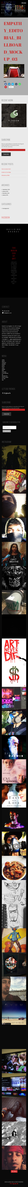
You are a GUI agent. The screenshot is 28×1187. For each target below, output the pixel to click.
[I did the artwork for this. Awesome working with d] (14, 1013)
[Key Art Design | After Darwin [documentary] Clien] (14, 747)
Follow (14, 1171)
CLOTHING (4, 372)
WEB (3, 370)
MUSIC (3, 366)
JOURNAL (4, 364)
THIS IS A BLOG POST (6, 169)
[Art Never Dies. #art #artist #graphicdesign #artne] (14, 650)
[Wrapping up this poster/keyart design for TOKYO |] (14, 699)
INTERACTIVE (4, 376)
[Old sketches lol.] (14, 916)
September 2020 (6, 189)
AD (2, 374)
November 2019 (6, 193)
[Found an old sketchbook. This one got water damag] (14, 940)
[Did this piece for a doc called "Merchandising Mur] (14, 675)
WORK (3, 365)
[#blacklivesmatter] (14, 554)
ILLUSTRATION (5, 373)
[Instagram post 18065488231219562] (14, 506)
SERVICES (4, 362)
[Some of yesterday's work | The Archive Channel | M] (14, 1037)
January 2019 (5, 195)
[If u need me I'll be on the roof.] (14, 989)
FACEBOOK (5, 217)
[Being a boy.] (14, 1133)
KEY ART (3, 378)
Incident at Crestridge (6, 172)
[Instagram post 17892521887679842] (14, 457)
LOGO (3, 368)
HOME (3, 360)
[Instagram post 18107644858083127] (14, 626)
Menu (24, 3)
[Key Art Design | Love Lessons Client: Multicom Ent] (14, 771)
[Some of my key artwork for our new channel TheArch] (14, 1061)
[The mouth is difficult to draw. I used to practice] (14, 892)
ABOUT (3, 361)
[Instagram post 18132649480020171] (14, 820)
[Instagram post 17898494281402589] (14, 1158)
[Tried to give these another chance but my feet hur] (14, 1109)
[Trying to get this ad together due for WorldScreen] (14, 964)
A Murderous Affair (5, 175)
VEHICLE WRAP (5, 377)
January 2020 (5, 191)
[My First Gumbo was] (14, 868)
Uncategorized (6, 208)
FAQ (3, 380)
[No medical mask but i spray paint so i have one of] (14, 844)
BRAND (3, 369)
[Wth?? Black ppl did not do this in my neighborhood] (14, 602)
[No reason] (14, 530)
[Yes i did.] (14, 481)
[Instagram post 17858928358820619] (14, 723)
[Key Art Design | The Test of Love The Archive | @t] (14, 795)
